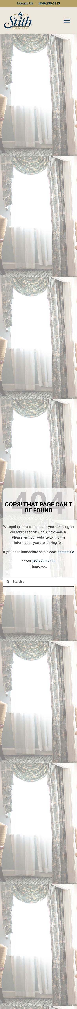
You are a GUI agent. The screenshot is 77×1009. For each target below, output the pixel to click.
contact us (66, 552)
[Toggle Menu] (67, 20)
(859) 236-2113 (43, 561)
